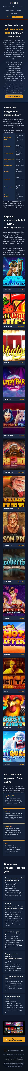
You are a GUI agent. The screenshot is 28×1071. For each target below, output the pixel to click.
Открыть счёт (17, 17)
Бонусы (15, 6)
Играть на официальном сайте (14, 1039)
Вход (8, 16)
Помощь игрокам (9, 10)
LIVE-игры (14, 13)
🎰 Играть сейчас (14, 96)
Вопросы (19, 10)
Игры (22, 6)
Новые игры (6, 6)
